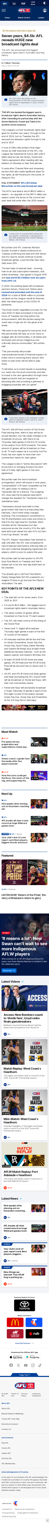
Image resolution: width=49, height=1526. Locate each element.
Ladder (41, 18)
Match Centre (24, 18)
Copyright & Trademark (27, 1513)
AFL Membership (8, 1463)
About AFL (6, 1408)
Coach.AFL (6, 1448)
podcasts (12, 889)
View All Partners (22, 1343)
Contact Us (6, 1429)
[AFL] (4, 3)
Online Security (9, 1516)
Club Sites (33, 3)
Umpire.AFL (6, 1453)
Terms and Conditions (24, 1509)
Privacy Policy (24, 1395)
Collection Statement (36, 1395)
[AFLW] (14, 3)
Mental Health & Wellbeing (12, 1414)
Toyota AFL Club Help (10, 1419)
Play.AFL (5, 1443)
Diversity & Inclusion (10, 1424)
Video (7, 18)
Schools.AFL (7, 1458)
